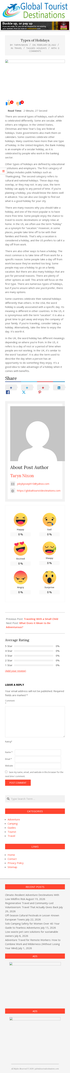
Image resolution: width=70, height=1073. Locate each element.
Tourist (12, 831)
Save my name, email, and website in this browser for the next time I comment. (34, 774)
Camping (13, 823)
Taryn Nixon (22, 475)
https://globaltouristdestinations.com (38, 490)
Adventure (14, 819)
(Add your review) (15, 670)
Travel (18, 48)
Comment (9, 702)
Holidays (42, 48)
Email (8, 759)
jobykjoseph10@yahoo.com (33, 483)
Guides (12, 827)
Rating (8, 741)
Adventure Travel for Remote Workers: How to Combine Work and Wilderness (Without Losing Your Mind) (32, 944)
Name (9, 752)
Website (9, 765)
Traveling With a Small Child (41, 619)
